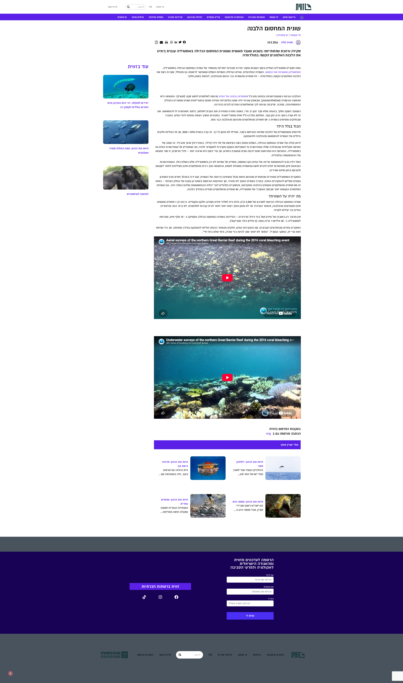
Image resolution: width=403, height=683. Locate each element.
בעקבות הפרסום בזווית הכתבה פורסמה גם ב (285, 431)
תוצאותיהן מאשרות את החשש (283, 72)
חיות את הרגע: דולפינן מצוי (249, 464)
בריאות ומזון (289, 17)
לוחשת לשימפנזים (137, 194)
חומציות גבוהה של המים (233, 96)
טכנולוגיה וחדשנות (234, 17)
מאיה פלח (287, 42)
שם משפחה (269, 587)
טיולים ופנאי (138, 17)
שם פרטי (270, 575)
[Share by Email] (161, 42)
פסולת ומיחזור (155, 17)
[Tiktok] (144, 597)
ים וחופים (122, 17)
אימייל (271, 599)
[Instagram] (160, 597)
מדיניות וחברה (175, 17)
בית (302, 17)
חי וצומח (274, 17)
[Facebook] (176, 597)
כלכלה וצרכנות (194, 17)
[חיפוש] (128, 6)
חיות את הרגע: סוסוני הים (248, 501)
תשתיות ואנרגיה (256, 17)
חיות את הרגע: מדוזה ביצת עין (175, 464)
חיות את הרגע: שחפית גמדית (174, 501)
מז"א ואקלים (213, 17)
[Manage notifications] (10, 673)
